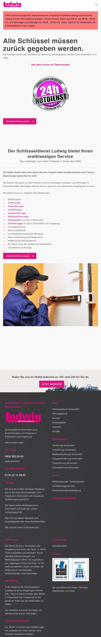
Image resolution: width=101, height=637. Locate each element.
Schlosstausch (15, 219)
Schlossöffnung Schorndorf (65, 467)
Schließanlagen (15, 223)
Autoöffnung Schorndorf (64, 449)
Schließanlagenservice (63, 485)
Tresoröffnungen (16, 206)
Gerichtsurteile (59, 545)
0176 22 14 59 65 (15, 475)
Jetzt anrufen (52, 384)
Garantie (56, 426)
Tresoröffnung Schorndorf (64, 463)
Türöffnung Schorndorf (63, 445)
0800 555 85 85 (14, 456)
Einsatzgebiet (59, 422)
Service (56, 417)
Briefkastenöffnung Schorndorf (67, 454)
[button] (96, 4)
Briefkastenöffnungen (18, 216)
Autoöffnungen (15, 209)
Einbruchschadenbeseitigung (66, 490)
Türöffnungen (14, 202)
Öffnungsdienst (59, 413)
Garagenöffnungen (17, 213)
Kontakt (56, 431)
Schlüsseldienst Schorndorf (65, 409)
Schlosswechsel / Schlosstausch (68, 481)
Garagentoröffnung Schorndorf (67, 458)
